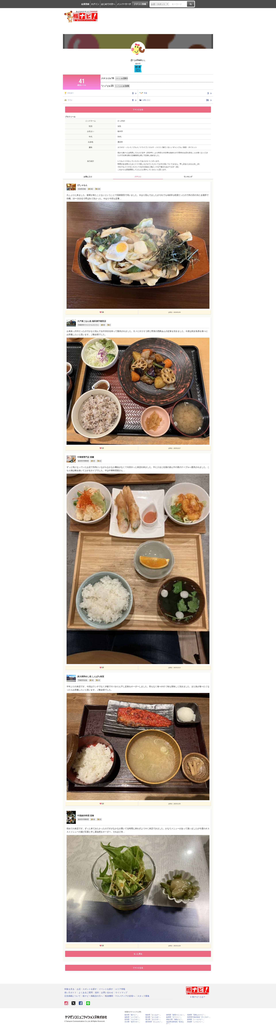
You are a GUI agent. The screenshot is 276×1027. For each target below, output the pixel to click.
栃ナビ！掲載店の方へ (93, 996)
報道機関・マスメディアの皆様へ (120, 996)
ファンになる (138, 110)
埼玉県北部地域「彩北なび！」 (175, 1022)
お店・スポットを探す (87, 989)
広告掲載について (72, 996)
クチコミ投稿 (140, 4)
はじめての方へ (108, 4)
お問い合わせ (107, 992)
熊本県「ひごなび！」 (153, 1015)
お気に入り (88, 177)
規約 (97, 992)
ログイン (95, 4)
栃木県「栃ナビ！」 (132, 1015)
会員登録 (85, 4)
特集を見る (69, 989)
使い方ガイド (70, 992)
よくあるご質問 (86, 992)
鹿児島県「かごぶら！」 (154, 1022)
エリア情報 (120, 989)
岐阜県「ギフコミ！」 (174, 1017)
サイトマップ (121, 992)
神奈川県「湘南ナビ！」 (175, 1019)
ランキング (188, 177)
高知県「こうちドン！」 (196, 1022)
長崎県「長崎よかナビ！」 (196, 1015)
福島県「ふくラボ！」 (132, 1017)
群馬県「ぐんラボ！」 (132, 1019)
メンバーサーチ (124, 4)
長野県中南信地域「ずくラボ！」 (199, 1017)
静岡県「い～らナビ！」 (196, 1019)
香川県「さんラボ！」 (153, 1019)
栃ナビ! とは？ (198, 997)
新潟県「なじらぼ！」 (153, 1017)
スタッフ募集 (143, 996)
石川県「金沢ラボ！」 (132, 1022)
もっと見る (138, 954)
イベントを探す (106, 989)
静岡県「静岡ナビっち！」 (175, 1015)
